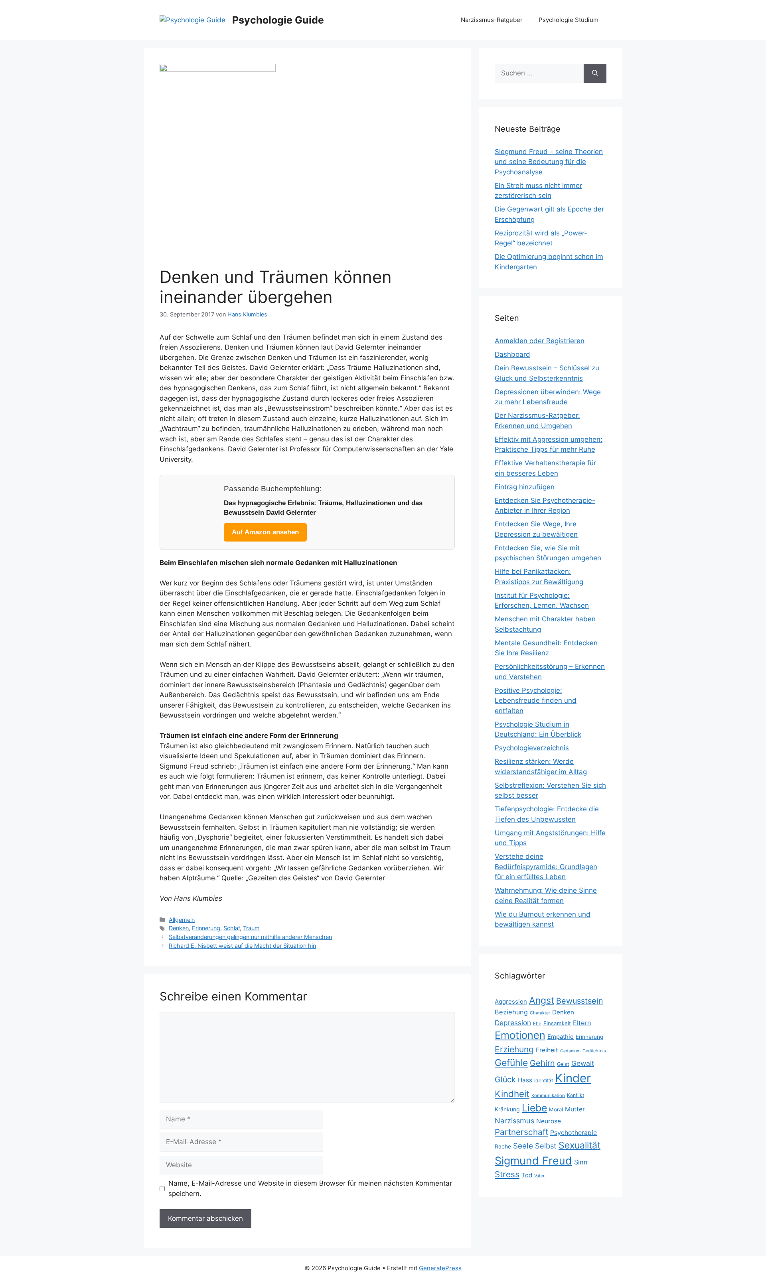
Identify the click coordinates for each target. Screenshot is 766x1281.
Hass (525, 1080)
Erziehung (514, 1049)
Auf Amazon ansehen (265, 532)
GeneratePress (440, 1268)
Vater (539, 1175)
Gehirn (542, 1063)
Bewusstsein (579, 1001)
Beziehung (511, 1012)
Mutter (575, 1109)
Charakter (540, 1013)
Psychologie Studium (568, 20)
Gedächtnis (594, 1051)
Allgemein (182, 919)
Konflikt (575, 1095)
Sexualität (579, 1145)
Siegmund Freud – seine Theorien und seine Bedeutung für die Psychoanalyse (549, 162)
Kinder (573, 1078)
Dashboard (512, 354)
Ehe (537, 1023)
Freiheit (547, 1050)
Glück (505, 1079)
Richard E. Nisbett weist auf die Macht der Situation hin (242, 945)
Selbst (546, 1145)
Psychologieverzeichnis (532, 748)
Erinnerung (206, 928)
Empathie (560, 1036)
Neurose (548, 1121)
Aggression (511, 1001)
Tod (526, 1175)
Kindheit (512, 1093)
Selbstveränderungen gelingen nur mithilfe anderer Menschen (250, 936)
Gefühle (511, 1062)
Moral (556, 1109)
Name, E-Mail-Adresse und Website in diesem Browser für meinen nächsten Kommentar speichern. (310, 1188)
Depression (513, 1022)
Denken (179, 928)
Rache (503, 1146)
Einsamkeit (557, 1023)
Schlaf (231, 928)
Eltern (582, 1023)
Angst (541, 1000)
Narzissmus (514, 1120)
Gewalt (582, 1063)
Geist (563, 1064)
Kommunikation (548, 1095)
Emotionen (520, 1035)
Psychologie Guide (278, 20)
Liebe (534, 1108)
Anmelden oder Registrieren (539, 341)
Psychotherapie (573, 1133)
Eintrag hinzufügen (525, 487)
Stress (507, 1174)
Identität (543, 1080)
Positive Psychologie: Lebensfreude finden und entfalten (535, 700)
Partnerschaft (521, 1132)
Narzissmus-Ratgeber (492, 20)
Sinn (581, 1162)
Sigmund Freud (533, 1160)
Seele (523, 1146)
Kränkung (507, 1109)
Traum (251, 928)
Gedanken (570, 1051)
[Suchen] (595, 73)
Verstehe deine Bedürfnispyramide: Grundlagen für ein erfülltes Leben (546, 866)
